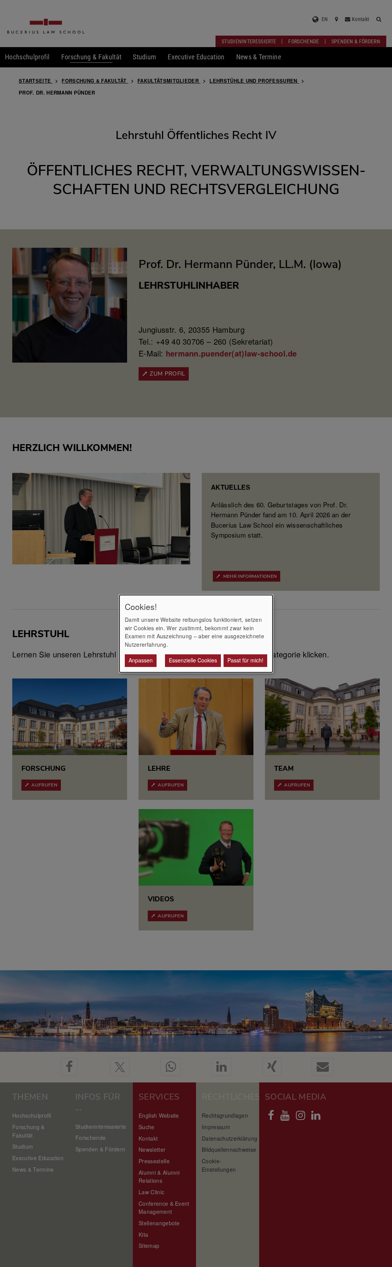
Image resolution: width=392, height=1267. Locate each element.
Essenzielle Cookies (193, 660)
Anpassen (141, 660)
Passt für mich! (245, 660)
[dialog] (196, 633)
